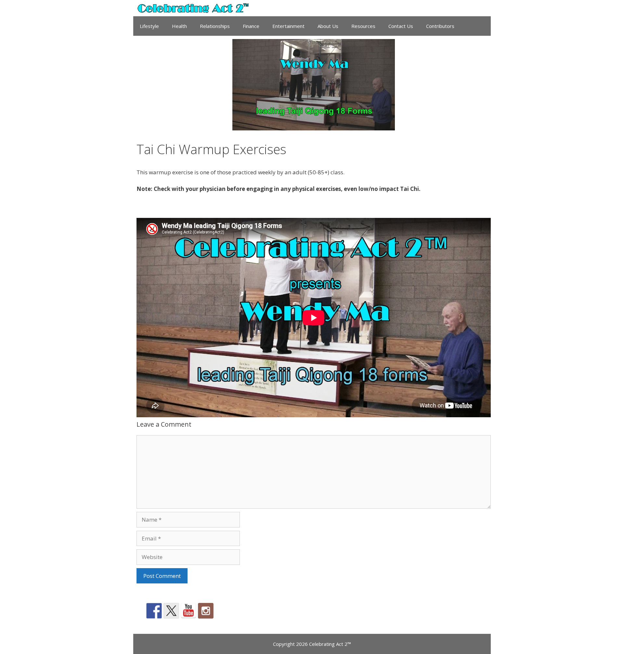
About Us (328, 26)
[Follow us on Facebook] (154, 611)
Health (179, 26)
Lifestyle (149, 26)
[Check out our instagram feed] (206, 611)
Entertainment (288, 26)
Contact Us (400, 26)
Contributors (440, 26)
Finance (251, 26)
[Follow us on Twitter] (171, 611)
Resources (363, 26)
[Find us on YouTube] (188, 611)
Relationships (215, 26)
